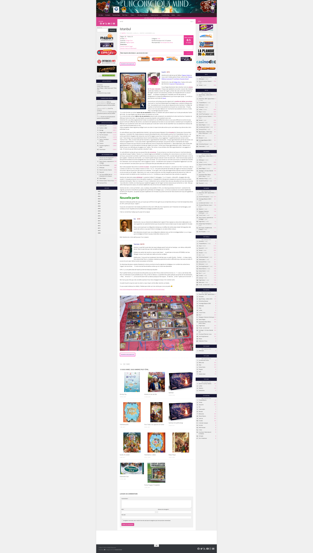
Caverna (101, 143)
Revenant (201, 183)
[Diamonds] (132, 468)
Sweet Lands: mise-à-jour (103, 86)
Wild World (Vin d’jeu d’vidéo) (103, 93)
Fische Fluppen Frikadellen (152, 485)
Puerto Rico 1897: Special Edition (207, 98)
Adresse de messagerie (163, 509)
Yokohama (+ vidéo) (150, 455)
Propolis (201, 369)
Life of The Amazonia (104, 165)
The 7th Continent (103, 135)
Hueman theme (118, 549)
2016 (99, 216)
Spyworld (101, 172)
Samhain (171, 392)
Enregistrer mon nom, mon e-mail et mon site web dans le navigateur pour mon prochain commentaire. (147, 520)
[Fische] (156, 472)
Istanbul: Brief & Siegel (126, 46)
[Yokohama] (132, 412)
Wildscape (101, 167)
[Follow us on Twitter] (103, 24)
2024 (99, 196)
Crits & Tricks (202, 215)
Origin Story (202, 221)
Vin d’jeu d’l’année (142, 15)
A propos (107, 15)
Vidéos (173, 15)
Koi (199, 135)
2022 (99, 201)
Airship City (123, 394)
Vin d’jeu (101, 15)
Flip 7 (200, 273)
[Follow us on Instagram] (111, 24)
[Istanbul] (156, 382)
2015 (99, 218)
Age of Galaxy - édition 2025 (205, 95)
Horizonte (201, 107)
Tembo (200, 85)
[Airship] (132, 382)
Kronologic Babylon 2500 (205, 140)
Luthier (200, 109)
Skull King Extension (203, 266)
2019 (99, 208)
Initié (121, 21)
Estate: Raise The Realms (205, 223)
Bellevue (109, 102)
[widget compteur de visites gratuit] (108, 76)
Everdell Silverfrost (203, 181)
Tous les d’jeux (116, 15)
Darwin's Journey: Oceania (105, 170)
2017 (99, 213)
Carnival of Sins (103, 183)
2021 (99, 203)
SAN (200, 371)
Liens (178, 15)
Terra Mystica (102, 137)
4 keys (200, 430)
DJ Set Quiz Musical (203, 144)
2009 (99, 233)
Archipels (201, 436)
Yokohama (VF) (124, 424)
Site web (123, 514)
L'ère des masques (203, 423)
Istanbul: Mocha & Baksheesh (128, 48)
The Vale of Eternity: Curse (205, 205)
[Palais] (181, 442)
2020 (99, 206)
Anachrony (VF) (103, 125)
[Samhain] (181, 381)
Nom (122, 509)
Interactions (100, 85)
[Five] (156, 412)
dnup (200, 111)
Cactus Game (202, 271)
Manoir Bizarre (202, 268)
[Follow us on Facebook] (101, 24)
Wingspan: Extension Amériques (206, 317)
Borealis (201, 138)
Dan (124, 364)
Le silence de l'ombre (204, 127)
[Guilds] (132, 442)
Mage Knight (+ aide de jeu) (105, 132)
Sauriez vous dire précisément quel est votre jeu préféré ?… (106, 105)
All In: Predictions (203, 438)
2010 (99, 230)
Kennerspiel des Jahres (166, 42)
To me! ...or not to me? (204, 284)
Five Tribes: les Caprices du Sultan (154, 424)
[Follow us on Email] (114, 24)
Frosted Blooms (202, 102)
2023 (99, 198)
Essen (132, 15)
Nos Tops (124, 15)
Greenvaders (202, 146)
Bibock (200, 338)
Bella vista (201, 282)
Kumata (201, 425)
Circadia (99, 91)
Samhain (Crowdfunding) (176, 423)
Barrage (101, 130)
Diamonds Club (124, 476)
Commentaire (124, 498)
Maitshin (201, 209)
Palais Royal (172, 455)
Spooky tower (202, 374)
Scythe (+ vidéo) (103, 128)
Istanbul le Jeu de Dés (150, 394)
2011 (99, 228)
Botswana (201, 264)
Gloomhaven (102, 149)
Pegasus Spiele (130, 42)
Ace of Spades (202, 231)
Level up (201, 278)
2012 (99, 225)
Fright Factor (202, 280)
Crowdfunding (165, 15)
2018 (99, 211)
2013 (99, 223)
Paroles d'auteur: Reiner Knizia (106, 180)
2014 (125, 38)
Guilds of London (125, 455)
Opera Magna (102, 178)
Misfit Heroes (202, 427)
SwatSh (123, 33)
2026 (99, 191)
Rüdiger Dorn (129, 40)
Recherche (99, 27)
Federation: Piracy (203, 178)
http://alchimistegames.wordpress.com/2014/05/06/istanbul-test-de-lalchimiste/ (142, 289)
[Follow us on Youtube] (109, 24)
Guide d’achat (154, 15)
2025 (99, 194)
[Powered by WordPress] (104, 549)
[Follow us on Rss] (106, 24)
